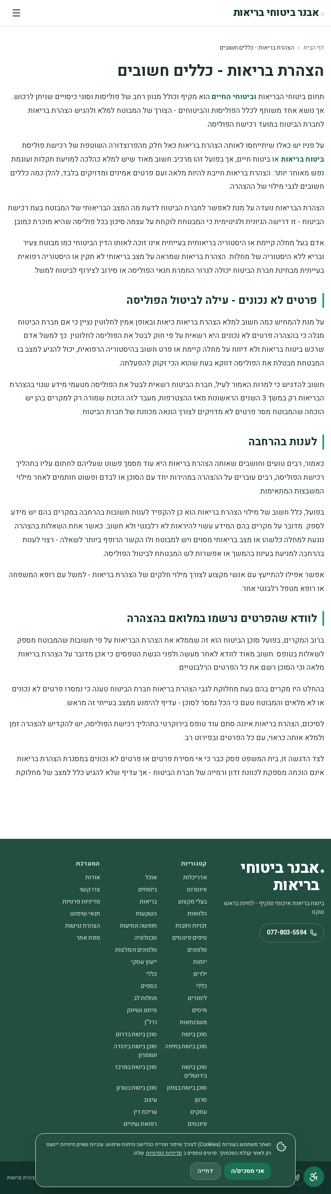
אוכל (151, 877)
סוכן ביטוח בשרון (136, 1087)
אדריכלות (195, 877)
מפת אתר (88, 937)
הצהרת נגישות (82, 925)
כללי (151, 973)
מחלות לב (145, 998)
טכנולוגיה (145, 937)
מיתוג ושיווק (142, 1010)
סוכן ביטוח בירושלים (194, 1071)
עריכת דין (145, 1111)
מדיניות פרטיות (81, 901)
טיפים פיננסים (189, 937)
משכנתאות (193, 1022)
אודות (92, 877)
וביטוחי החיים (234, 96)
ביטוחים (147, 889)
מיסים (199, 1010)
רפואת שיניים (140, 1123)
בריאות (148, 901)
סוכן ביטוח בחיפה (186, 1046)
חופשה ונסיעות (138, 925)
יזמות (200, 961)
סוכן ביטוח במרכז (136, 1067)
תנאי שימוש (85, 913)
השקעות (146, 913)
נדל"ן (150, 1022)
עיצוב (150, 1099)
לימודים (197, 998)
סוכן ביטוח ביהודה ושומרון (135, 1051)
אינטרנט (197, 889)
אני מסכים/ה (247, 1170)
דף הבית (313, 48)
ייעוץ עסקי (144, 961)
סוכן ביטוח (194, 1034)
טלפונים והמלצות (136, 949)
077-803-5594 (286, 932)
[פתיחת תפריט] (16, 12)
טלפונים (197, 949)
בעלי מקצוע (192, 901)
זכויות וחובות (191, 925)
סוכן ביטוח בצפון (187, 1087)
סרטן (201, 1099)
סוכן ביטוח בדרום (136, 1034)
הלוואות (197, 913)
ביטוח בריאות (302, 159)
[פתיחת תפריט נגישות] (313, 1176)
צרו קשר (89, 889)
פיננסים (197, 1123)
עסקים (198, 1111)
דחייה (205, 1170)
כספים (149, 986)
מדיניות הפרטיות (164, 1153)
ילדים (200, 973)
